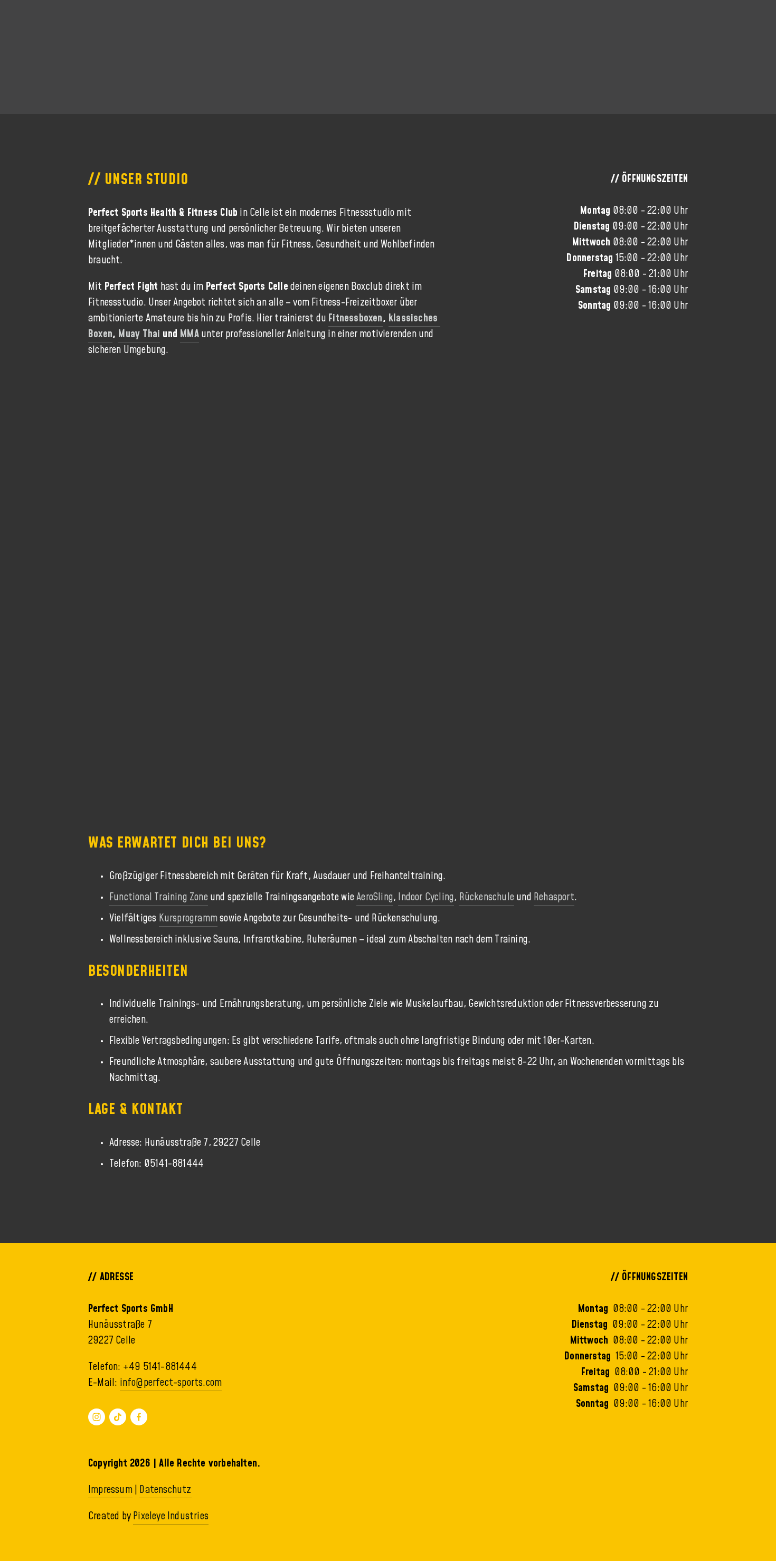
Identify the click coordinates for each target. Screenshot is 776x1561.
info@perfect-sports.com (171, 1382)
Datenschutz (165, 1489)
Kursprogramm (188, 918)
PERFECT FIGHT (124, 43)
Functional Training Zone (158, 897)
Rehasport (554, 897)
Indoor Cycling (426, 897)
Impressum (110, 1489)
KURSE (45, 43)
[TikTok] (117, 1416)
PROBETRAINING (689, 43)
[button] (163, 442)
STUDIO (206, 43)
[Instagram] (96, 1416)
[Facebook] (138, 1416)
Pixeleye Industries (171, 1516)
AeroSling (374, 897)
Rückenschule (486, 897)
